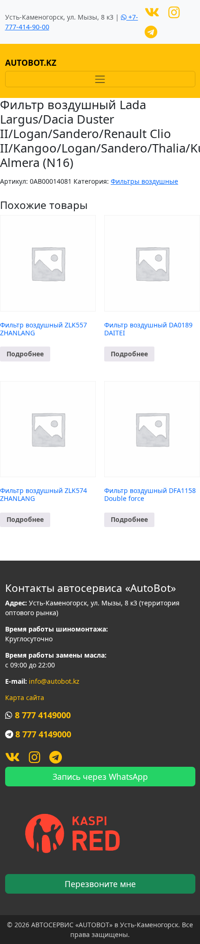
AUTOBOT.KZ (30, 62)
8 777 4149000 (43, 715)
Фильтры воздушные (144, 181)
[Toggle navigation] (100, 79)
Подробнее (25, 353)
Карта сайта (24, 697)
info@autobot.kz (54, 681)
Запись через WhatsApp (100, 776)
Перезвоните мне (100, 883)
